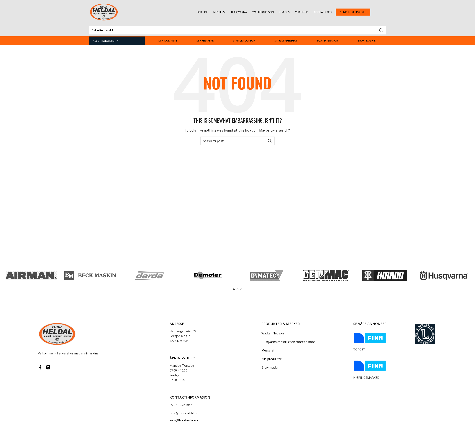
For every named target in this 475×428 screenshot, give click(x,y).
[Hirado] (384, 275)
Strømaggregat (285, 40)
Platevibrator (327, 40)
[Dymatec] (266, 275)
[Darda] (149, 275)
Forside (202, 12)
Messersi (219, 12)
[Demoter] (207, 275)
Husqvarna (239, 12)
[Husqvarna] (443, 275)
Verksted (301, 12)
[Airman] (31, 275)
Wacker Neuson (272, 333)
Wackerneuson (263, 12)
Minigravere (205, 40)
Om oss (284, 12)
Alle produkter (271, 359)
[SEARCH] (381, 30)
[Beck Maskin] (90, 275)
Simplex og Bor (244, 40)
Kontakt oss (323, 12)
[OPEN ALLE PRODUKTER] (117, 41)
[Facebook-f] (40, 367)
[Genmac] (325, 275)
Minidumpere (167, 40)
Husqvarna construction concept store (288, 342)
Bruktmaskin (366, 40)
